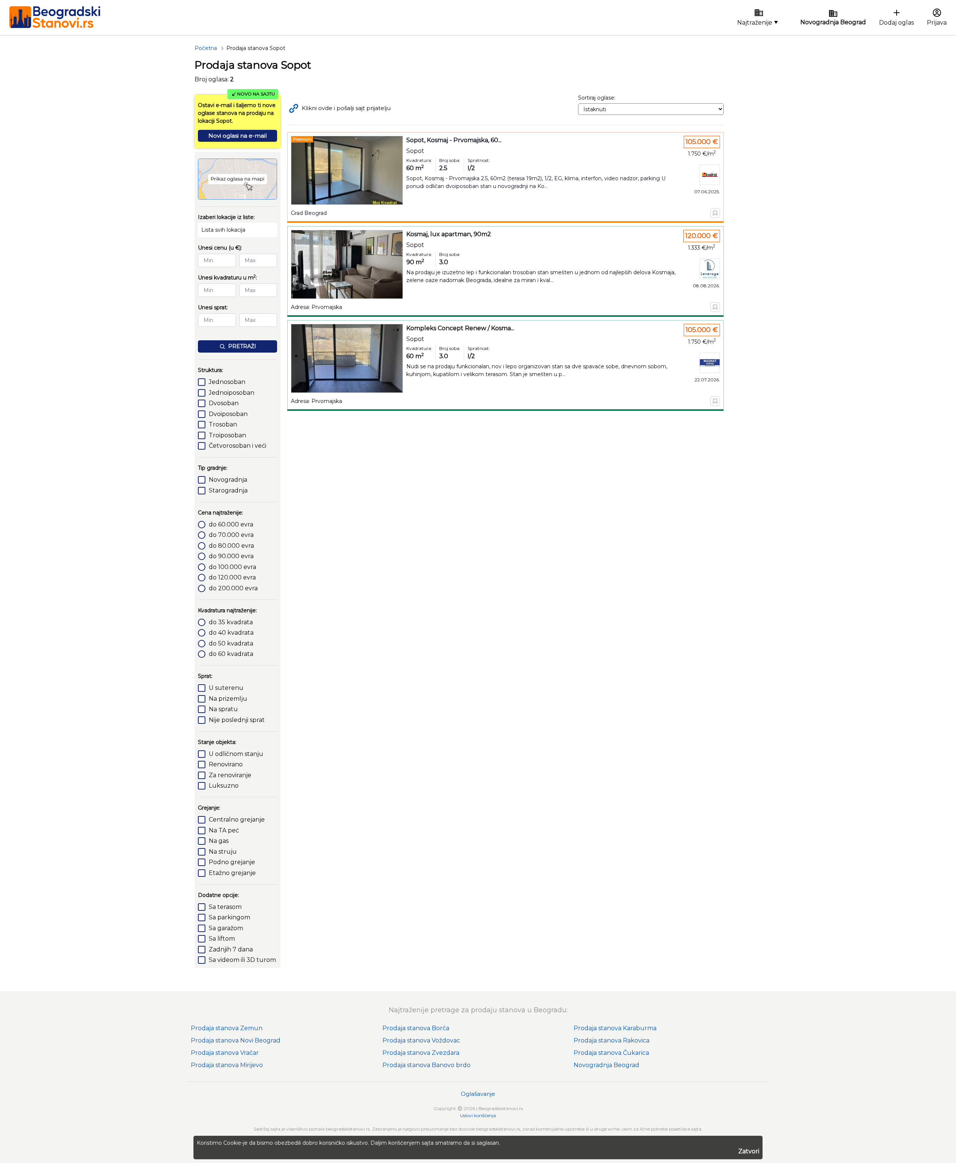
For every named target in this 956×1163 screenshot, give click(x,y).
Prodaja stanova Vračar (225, 1052)
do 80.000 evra (231, 545)
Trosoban (223, 424)
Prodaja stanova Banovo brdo (426, 1065)
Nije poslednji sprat (237, 719)
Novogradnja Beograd (606, 1065)
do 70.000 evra (231, 534)
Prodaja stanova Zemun (227, 1028)
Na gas (219, 840)
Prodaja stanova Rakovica (611, 1040)
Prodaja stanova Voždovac (421, 1040)
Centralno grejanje (237, 819)
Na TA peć (224, 830)
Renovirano (226, 764)
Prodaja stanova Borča (415, 1028)
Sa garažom (226, 928)
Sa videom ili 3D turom (242, 959)
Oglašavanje (478, 1093)
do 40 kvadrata (231, 632)
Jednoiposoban (231, 392)
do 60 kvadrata (231, 653)
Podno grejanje (232, 862)
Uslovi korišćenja (478, 1115)
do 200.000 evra (233, 588)
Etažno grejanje (232, 872)
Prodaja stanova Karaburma (615, 1028)
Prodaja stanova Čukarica (611, 1052)
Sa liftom (222, 938)
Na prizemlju (228, 698)
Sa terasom (225, 906)
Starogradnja (228, 490)
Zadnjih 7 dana (231, 949)
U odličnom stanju (236, 753)
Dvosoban (224, 403)
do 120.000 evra (232, 577)
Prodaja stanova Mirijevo (227, 1065)
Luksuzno (224, 785)
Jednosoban (227, 381)
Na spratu (223, 709)
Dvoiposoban (228, 414)
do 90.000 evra (231, 556)
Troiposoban (227, 435)
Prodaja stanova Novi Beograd (235, 1040)
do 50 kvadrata (231, 643)
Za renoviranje (230, 775)
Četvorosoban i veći (237, 445)
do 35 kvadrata (231, 622)
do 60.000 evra (231, 524)
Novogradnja (228, 479)
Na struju (223, 851)
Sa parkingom (229, 917)
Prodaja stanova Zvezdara (420, 1052)
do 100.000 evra (232, 566)
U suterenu (226, 687)
